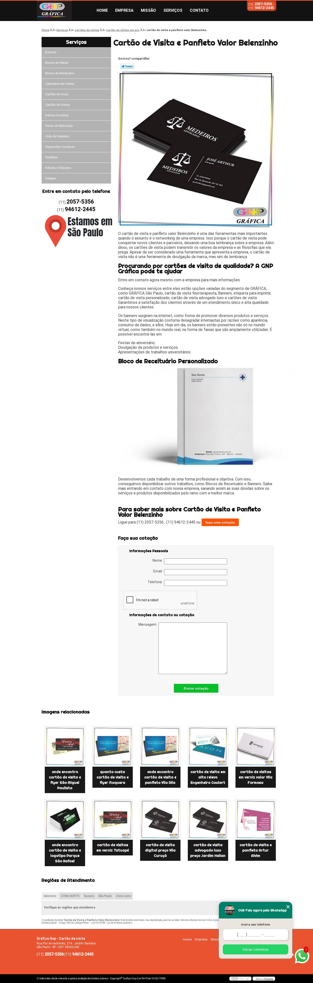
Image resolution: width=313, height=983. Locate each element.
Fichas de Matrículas (59, 126)
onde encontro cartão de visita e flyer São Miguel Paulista (65, 780)
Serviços (172, 10)
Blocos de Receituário (59, 73)
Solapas (50, 178)
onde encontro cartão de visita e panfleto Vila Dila (160, 777)
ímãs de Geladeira (57, 136)
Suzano (89, 896)
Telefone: (156, 582)
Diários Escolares (57, 115)
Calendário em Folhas (59, 84)
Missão (148, 10)
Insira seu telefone (255, 924)
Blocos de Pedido (56, 63)
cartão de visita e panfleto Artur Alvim (256, 850)
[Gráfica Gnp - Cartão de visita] (65, 10)
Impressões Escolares (60, 147)
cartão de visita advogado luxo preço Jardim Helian (207, 850)
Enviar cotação (196, 688)
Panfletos (51, 157)
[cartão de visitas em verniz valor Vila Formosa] (255, 746)
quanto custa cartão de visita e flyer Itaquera (113, 777)
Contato (199, 10)
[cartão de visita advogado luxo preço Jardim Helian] (208, 819)
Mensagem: (148, 624)
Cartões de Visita (56, 94)
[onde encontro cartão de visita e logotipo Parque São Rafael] (65, 819)
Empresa (124, 10)
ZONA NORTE (70, 896)
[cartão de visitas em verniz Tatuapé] (112, 819)
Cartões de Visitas (57, 105)
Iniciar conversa (255, 949)
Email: (158, 571)
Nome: (158, 560)
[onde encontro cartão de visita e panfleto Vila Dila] (160, 746)
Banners (50, 52)
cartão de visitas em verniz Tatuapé (112, 847)
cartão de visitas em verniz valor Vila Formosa (255, 777)
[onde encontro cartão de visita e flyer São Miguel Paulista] (65, 746)
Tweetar (127, 66)
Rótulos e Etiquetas (58, 168)
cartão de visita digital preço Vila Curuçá (160, 850)
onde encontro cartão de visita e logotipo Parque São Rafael (65, 853)
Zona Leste (123, 896)
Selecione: (50, 896)
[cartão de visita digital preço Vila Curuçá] (160, 819)
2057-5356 (263, 4)
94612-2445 (264, 8)
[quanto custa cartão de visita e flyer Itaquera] (112, 746)
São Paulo (105, 896)
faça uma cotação (220, 522)
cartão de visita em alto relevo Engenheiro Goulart (207, 777)
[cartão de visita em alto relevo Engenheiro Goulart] (208, 746)
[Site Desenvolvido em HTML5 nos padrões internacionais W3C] (240, 979)
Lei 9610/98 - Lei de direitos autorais (111, 922)
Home (102, 10)
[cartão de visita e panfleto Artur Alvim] (255, 819)
